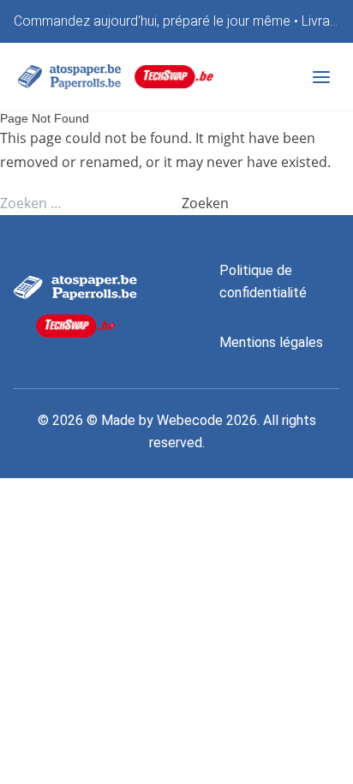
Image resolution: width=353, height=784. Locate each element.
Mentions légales (271, 342)
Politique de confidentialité (263, 281)
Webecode (190, 420)
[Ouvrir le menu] (321, 77)
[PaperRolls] (69, 76)
